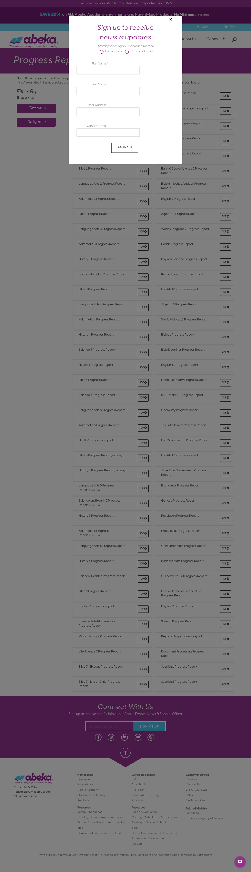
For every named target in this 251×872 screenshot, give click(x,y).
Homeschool (113, 51)
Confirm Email (96, 126)
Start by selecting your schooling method (126, 46)
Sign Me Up (124, 147)
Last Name (99, 84)
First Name (99, 63)
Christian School (141, 51)
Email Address (96, 105)
